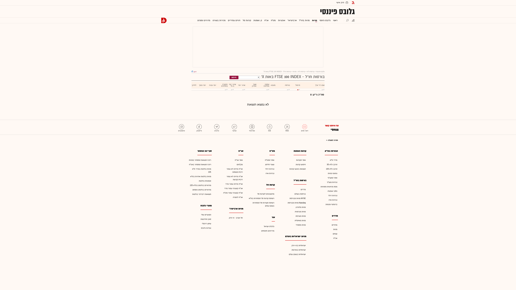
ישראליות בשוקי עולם (297, 254)
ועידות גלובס (206, 228)
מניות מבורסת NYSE (298, 198)
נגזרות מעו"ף (332, 182)
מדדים (303, 189)
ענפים (335, 234)
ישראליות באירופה (299, 250)
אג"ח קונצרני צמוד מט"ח (233, 193)
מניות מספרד (301, 225)
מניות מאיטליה (300, 220)
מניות (335, 229)
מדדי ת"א (333, 160)
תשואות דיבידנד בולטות (201, 194)
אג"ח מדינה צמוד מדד (234, 184)
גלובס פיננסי (337, 11)
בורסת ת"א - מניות (299, 72)
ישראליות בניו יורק (299, 245)
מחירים (334, 225)
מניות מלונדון (301, 207)
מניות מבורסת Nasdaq (297, 203)
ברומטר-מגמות (331, 204)
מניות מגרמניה (300, 211)
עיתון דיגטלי (206, 223)
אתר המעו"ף (332, 178)
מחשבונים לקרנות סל (265, 194)
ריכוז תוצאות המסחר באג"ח (200, 164)
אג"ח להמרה (238, 197)
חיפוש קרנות (301, 164)
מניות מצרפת (301, 216)
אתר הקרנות (301, 160)
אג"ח (335, 238)
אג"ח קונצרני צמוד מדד (233, 188)
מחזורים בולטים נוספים (201, 190)
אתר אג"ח (239, 160)
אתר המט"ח (269, 160)
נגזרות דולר (332, 195)
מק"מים (240, 164)
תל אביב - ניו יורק (236, 218)
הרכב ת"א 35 (332, 164)
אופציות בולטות (205, 181)
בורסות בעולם (300, 194)
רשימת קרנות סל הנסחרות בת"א (261, 198)
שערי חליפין (269, 164)
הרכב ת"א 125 (331, 169)
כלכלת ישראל (269, 226)
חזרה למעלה (332, 140)
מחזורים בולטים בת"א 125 (200, 185)
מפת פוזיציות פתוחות (329, 186)
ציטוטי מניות (332, 173)
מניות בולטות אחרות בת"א (200, 176)
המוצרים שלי (206, 214)
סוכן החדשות (206, 219)
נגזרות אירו (333, 200)
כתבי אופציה (332, 191)
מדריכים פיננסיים (267, 231)
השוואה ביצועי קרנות (297, 169)
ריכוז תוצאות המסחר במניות (200, 160)
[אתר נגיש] (164, 20)
